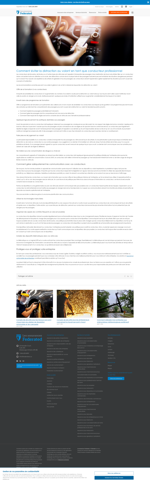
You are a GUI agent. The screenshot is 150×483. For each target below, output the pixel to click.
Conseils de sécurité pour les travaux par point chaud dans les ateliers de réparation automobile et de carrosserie (33, 322)
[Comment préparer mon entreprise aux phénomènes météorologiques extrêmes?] (115, 291)
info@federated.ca (25, 356)
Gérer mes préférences (114, 473)
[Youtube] (122, 7)
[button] (132, 12)
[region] (75, 475)
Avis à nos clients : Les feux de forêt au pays (75, 2)
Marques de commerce (63, 459)
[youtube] (17, 361)
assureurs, (18, 467)
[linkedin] (20, 361)
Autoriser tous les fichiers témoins (114, 477)
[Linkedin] (126, 7)
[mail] (23, 361)
